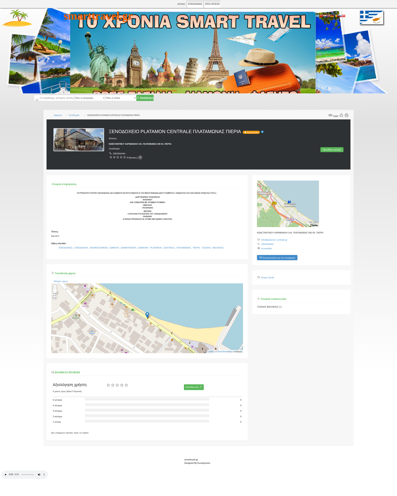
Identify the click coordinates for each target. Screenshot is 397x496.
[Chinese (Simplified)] (321, 16)
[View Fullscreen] (55, 297)
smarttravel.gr (98, 16)
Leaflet (210, 351)
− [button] (53, 291)
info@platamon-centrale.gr (274, 240)
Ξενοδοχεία (73, 115)
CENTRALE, (169, 247)
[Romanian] (336, 16)
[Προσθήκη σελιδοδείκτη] (140, 157)
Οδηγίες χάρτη (61, 281)
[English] (328, 16)
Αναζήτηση (146, 97)
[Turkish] (343, 16)
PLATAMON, (156, 247)
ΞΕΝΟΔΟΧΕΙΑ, (81, 247)
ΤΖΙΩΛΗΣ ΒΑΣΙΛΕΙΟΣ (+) (269, 307)
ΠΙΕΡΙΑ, (197, 247)
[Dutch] (325, 16)
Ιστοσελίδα (266, 248)
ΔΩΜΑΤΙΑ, (114, 247)
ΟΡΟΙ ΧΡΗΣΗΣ (212, 4)
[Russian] (340, 16)
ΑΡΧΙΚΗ (181, 4)
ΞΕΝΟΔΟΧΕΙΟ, (66, 247)
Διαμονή (58, 115)
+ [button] (53, 287)
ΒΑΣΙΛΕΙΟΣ (218, 247)
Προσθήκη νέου (192, 387)
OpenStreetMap (225, 351)
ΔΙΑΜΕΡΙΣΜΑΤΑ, (129, 247)
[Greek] (317, 16)
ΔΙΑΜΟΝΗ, (143, 247)
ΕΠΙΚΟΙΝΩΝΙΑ (195, 4)
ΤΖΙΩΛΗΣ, (206, 247)
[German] (332, 16)
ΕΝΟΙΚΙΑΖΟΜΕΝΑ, (99, 247)
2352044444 (119, 153)
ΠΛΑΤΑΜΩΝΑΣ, (184, 247)
